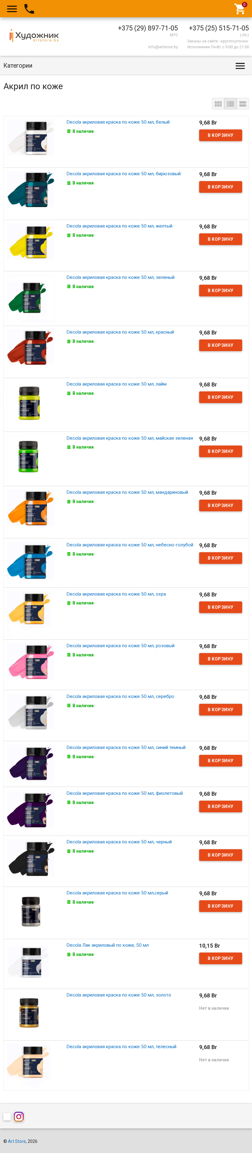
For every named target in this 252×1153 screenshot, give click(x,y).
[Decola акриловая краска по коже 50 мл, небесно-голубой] (30, 562)
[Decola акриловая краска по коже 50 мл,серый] (30, 912)
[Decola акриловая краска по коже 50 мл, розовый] (30, 664)
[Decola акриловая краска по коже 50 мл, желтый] (30, 245)
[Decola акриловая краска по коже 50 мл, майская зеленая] (30, 458)
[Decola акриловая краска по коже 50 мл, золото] (30, 1014)
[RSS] (8, 1117)
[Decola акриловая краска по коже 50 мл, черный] (30, 860)
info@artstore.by (163, 47)
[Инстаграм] (20, 1117)
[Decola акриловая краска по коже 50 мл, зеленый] (30, 297)
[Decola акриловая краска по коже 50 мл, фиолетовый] (30, 810)
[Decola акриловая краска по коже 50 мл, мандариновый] (30, 511)
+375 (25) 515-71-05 (219, 28)
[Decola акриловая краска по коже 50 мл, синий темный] (30, 763)
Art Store (17, 1141)
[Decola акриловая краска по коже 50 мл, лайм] (30, 404)
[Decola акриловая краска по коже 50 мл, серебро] (30, 715)
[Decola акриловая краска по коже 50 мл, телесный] (30, 1065)
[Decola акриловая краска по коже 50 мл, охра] (30, 613)
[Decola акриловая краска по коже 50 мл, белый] (30, 141)
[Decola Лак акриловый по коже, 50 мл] (30, 963)
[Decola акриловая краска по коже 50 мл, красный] (30, 351)
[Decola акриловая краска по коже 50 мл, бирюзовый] (30, 193)
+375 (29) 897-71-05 (148, 28)
